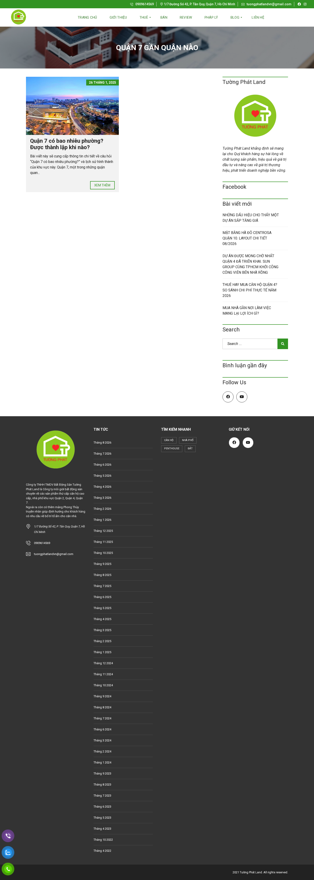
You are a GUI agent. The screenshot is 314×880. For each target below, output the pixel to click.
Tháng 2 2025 (102, 641)
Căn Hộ (169, 440)
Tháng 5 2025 (102, 608)
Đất (190, 448)
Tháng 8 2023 (102, 784)
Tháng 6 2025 (102, 597)
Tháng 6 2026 (102, 464)
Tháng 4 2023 (102, 828)
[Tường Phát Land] (18, 17)
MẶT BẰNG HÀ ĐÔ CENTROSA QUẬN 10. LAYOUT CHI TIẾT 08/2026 (247, 238)
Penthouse (171, 448)
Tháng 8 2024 (102, 707)
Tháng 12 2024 (103, 663)
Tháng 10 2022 (103, 839)
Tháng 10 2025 (103, 553)
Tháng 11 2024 (103, 674)
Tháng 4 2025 (102, 619)
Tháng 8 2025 (102, 575)
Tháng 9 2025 (102, 564)
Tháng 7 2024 (102, 718)
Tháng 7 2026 (102, 453)
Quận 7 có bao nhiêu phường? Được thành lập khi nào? (66, 144)
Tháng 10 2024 (103, 685)
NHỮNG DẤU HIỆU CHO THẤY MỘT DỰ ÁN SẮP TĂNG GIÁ (251, 218)
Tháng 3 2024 (102, 740)
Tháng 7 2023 (102, 795)
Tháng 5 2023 (102, 817)
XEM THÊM (102, 185)
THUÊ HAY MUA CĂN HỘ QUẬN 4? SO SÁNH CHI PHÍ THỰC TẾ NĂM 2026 (250, 290)
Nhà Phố (188, 440)
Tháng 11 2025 (103, 542)
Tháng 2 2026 (102, 508)
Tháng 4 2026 (102, 486)
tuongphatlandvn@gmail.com (268, 4)
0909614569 (144, 4)
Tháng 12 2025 (103, 531)
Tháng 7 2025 (102, 586)
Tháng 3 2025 (102, 630)
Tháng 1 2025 (102, 652)
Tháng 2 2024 (102, 751)
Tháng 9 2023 (102, 773)
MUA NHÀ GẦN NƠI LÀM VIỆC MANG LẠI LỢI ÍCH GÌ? (247, 311)
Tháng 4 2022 (102, 850)
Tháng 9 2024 (102, 696)
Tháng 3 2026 (102, 497)
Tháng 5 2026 (102, 475)
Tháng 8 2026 (102, 442)
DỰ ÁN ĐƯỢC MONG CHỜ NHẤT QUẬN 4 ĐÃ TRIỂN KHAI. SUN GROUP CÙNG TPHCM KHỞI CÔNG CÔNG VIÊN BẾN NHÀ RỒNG (250, 264)
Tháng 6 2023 (102, 806)
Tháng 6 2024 (102, 729)
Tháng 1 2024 (102, 762)
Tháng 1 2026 (102, 519)
